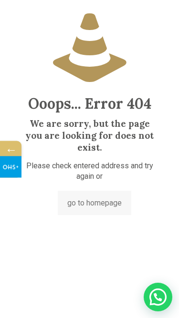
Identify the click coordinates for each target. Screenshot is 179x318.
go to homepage (94, 202)
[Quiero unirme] (10, 166)
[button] (158, 297)
